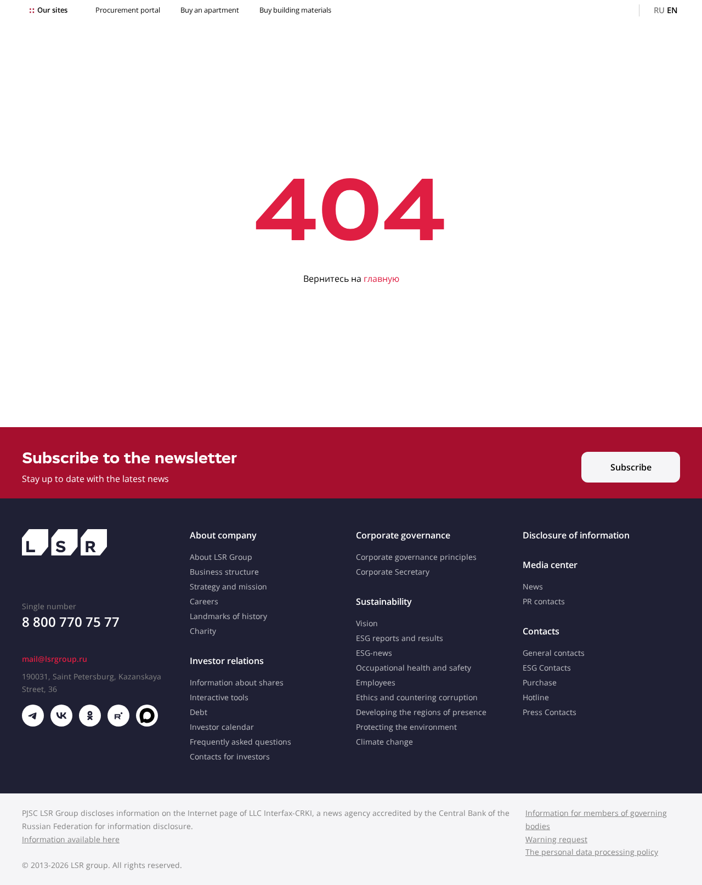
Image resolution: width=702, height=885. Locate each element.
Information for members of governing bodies (596, 819)
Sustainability (384, 601)
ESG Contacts (547, 667)
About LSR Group (221, 557)
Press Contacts (549, 712)
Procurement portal (127, 10)
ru (659, 10)
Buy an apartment (209, 10)
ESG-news (374, 653)
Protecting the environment (406, 727)
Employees (375, 682)
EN (672, 10)
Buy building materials (295, 10)
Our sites (52, 10)
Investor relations (227, 661)
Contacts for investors (230, 756)
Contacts (541, 631)
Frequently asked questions (240, 741)
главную (381, 279)
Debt (198, 712)
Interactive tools (219, 697)
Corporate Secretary (392, 571)
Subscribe (631, 467)
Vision (367, 623)
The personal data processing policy (591, 852)
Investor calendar (222, 727)
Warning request (556, 839)
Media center (550, 565)
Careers (204, 601)
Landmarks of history (228, 616)
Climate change (384, 741)
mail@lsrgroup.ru (54, 659)
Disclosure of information (576, 535)
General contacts (554, 653)
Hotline (536, 697)
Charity (203, 631)
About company (223, 535)
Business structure (224, 571)
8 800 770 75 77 (71, 621)
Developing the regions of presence (421, 712)
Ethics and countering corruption (417, 697)
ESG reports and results (399, 638)
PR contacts (544, 601)
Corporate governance (403, 535)
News (533, 586)
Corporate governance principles (416, 557)
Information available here (71, 839)
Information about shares (237, 682)
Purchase (540, 682)
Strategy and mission (228, 586)
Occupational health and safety (413, 667)
